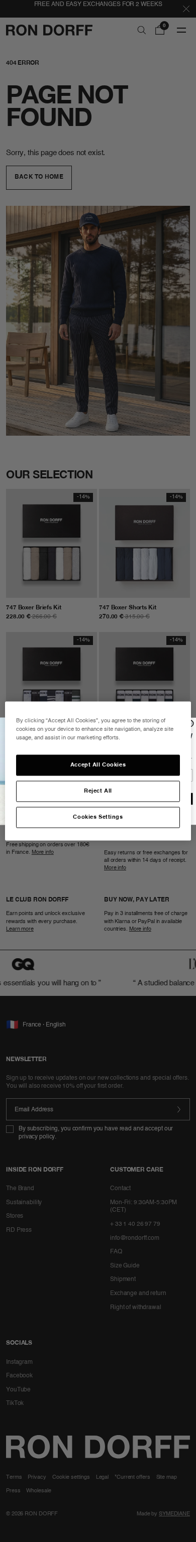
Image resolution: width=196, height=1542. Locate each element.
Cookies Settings (98, 817)
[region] (98, 771)
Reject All (98, 791)
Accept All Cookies (98, 765)
